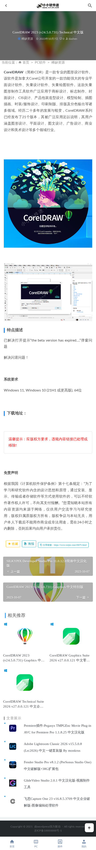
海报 (30, 543)
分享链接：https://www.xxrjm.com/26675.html (64, 545)
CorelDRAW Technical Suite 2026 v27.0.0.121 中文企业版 (23, 706)
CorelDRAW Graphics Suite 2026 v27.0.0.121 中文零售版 (70, 660)
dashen (72, 38)
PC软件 (40, 62)
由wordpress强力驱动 (47, 826)
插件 (60, 846)
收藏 (14, 543)
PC (36, 846)
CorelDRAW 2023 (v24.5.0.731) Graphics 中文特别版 (23, 660)
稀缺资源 (27, 38)
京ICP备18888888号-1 (48, 830)
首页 (26, 62)
